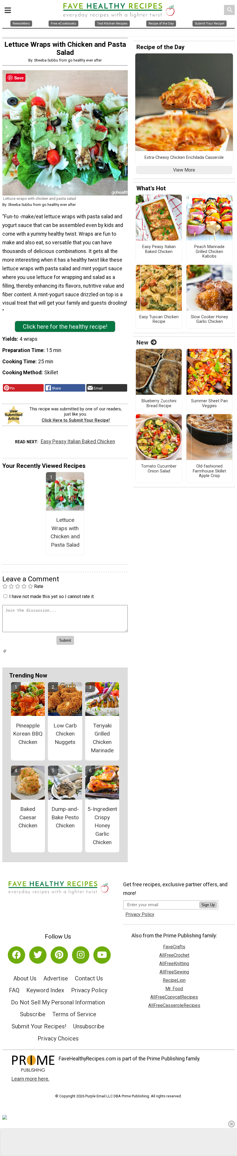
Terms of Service (74, 1014)
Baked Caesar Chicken (27, 817)
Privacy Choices (58, 1038)
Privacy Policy (89, 990)
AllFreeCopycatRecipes (174, 997)
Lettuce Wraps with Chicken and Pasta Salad (65, 532)
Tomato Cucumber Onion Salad (159, 469)
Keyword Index (45, 990)
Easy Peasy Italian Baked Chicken (78, 441)
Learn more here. (30, 1079)
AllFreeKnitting (174, 963)
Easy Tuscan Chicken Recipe (159, 319)
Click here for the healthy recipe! (65, 326)
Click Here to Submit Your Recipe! (76, 420)
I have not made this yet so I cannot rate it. (52, 596)
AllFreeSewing (174, 972)
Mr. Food (174, 988)
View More (184, 170)
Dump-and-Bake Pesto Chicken (65, 817)
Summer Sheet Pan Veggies (209, 403)
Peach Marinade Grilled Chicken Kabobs (209, 252)
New (142, 342)
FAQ (14, 990)
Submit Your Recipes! (39, 1026)
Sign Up (208, 905)
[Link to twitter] (38, 955)
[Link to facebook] (16, 955)
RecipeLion (174, 980)
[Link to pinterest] (59, 955)
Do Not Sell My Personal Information (58, 1002)
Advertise (55, 978)
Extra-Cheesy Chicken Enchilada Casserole (184, 157)
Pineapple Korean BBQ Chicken (27, 734)
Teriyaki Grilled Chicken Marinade (102, 738)
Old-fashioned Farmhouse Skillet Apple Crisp (209, 471)
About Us (24, 978)
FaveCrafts (174, 947)
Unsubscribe (88, 1026)
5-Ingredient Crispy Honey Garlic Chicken (102, 826)
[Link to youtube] (102, 955)
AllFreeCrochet (174, 955)
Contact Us (89, 978)
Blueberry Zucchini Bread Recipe (159, 403)
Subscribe (32, 1014)
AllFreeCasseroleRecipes (174, 1005)
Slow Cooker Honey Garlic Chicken (209, 319)
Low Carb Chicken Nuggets (65, 734)
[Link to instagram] (80, 955)
